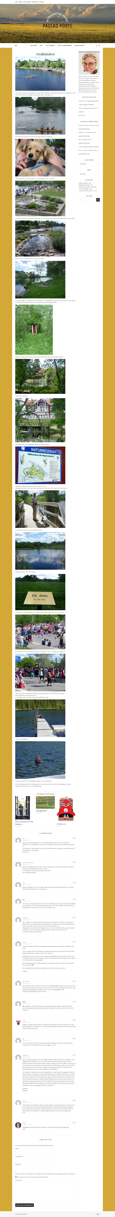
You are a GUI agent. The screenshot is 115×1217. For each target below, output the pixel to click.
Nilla (24, 1101)
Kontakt (41, 2)
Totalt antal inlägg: (84, 189)
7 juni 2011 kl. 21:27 (26, 1040)
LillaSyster (82, 132)
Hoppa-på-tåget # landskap (86, 104)
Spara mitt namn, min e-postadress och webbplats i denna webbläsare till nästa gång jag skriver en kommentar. (45, 1174)
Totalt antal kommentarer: (86, 190)
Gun (23, 1020)
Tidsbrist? (81, 112)
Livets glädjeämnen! (65, 45)
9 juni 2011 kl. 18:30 (26, 1102)
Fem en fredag (79, 45)
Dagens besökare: (84, 183)
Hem (16, 2)
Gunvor (24, 918)
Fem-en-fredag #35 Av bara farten (88, 108)
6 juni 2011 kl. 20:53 (26, 884)
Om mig (20, 2)
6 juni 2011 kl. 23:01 (26, 1003)
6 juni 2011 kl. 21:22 (26, 901)
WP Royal (25, 1214)
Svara (74, 838)
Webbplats (18, 1164)
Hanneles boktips (83, 125)
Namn (17, 1148)
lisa (23, 883)
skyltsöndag (50, 45)
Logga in (98, 1214)
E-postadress (19, 1156)
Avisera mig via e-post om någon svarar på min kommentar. (32, 1177)
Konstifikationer (41, 811)
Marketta (25, 1055)
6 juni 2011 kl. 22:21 (26, 983)
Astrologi (35, 2)
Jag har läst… (82, 115)
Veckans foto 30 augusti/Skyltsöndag (88, 101)
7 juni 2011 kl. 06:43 (26, 1022)
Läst (41, 45)
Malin (24, 942)
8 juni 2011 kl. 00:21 (26, 1057)
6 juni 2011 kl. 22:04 (26, 943)
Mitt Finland (27, 2)
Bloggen (34, 45)
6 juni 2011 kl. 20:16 (26, 840)
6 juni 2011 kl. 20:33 (26, 864)
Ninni (24, 1123)
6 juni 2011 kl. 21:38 (26, 919)
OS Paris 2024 (61, 824)
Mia (23, 838)
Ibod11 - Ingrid (83, 150)
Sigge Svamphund (27, 862)
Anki (80, 146)
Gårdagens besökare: (85, 185)
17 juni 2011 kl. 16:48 (26, 1124)
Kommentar (18, 1180)
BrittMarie (25, 981)
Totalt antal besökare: (85, 187)
